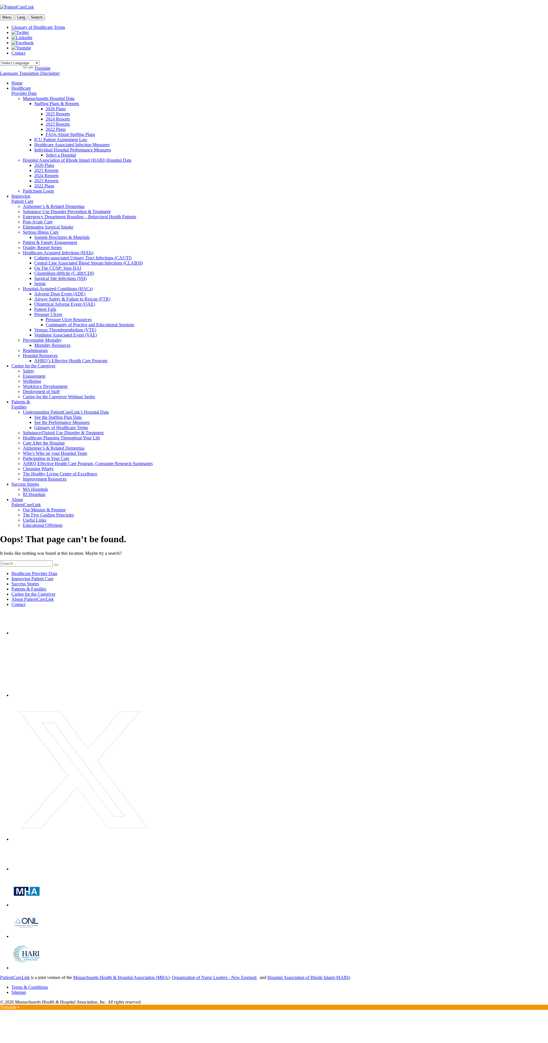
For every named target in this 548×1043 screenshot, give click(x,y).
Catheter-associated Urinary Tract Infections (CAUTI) (83, 257)
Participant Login (38, 191)
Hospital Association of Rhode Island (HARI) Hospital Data (77, 160)
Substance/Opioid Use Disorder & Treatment (63, 432)
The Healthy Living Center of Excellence (60, 473)
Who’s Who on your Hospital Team (55, 453)
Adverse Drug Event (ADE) (59, 293)
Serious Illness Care (41, 232)
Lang (21, 17)
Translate (42, 68)
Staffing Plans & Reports (56, 103)
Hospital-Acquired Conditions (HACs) (58, 288)
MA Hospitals (35, 489)
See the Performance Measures (62, 422)
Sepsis (40, 283)
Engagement (34, 376)
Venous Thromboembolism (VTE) (65, 329)
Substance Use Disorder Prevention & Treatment (66, 211)
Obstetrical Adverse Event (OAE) (64, 304)
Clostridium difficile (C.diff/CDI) (64, 273)
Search (37, 17)
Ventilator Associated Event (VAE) (65, 335)
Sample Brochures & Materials (62, 237)
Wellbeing (32, 381)
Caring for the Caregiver (33, 365)
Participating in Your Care (46, 458)
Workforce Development (45, 386)
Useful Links (34, 520)
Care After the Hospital (44, 443)
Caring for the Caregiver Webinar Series (59, 396)
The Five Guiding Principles (48, 515)
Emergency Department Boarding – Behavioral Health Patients (79, 216)
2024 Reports (58, 119)
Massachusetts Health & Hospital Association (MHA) (121, 977)
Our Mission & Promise (44, 509)
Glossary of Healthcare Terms (38, 27)
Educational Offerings (43, 525)
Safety (28, 371)
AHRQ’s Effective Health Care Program (70, 360)
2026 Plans (56, 108)
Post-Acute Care (38, 221)
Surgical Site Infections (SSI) (60, 278)
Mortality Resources (52, 345)
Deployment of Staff (41, 391)
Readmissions (35, 350)
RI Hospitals (34, 494)
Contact (18, 53)
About (32, 599)
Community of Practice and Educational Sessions (90, 324)
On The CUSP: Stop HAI (57, 268)
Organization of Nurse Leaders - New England (214, 977)
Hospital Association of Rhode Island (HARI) (308, 977)
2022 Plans (56, 129)
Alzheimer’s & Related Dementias (53, 206)
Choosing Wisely (38, 468)
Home (17, 83)
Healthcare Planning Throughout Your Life (61, 437)
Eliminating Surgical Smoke (48, 227)
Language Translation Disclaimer (30, 73)
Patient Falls (45, 309)
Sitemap (18, 992)
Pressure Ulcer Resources (69, 319)
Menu (6, 17)
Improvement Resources (45, 479)
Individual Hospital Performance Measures (72, 149)
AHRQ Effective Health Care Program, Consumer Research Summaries (88, 463)
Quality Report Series (42, 247)
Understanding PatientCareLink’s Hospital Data (66, 412)
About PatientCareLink (26, 502)
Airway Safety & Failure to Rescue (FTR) (72, 299)
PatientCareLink (15, 977)
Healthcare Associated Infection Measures (72, 144)
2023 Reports (58, 124)
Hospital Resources (40, 355)
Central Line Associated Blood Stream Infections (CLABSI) (88, 263)
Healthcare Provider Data (24, 91)
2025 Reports (58, 113)
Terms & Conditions (29, 987)
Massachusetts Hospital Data (48, 98)
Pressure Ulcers (48, 314)
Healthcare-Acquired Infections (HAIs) (58, 252)
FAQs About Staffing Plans (70, 134)
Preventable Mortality (42, 340)
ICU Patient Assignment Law (60, 139)
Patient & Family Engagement (50, 242)
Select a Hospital (61, 155)
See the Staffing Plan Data (58, 417)
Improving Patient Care (22, 199)
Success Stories (25, 484)
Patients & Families (20, 404)
